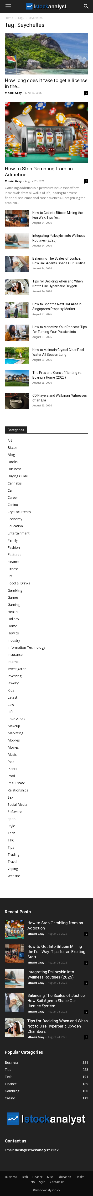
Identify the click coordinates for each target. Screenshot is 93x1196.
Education (15, 526)
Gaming (14, 604)
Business (14, 469)
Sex (10, 797)
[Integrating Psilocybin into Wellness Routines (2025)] (17, 241)
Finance (14, 561)
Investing (14, 676)
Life (10, 711)
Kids (11, 690)
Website (14, 876)
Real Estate (16, 783)
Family (13, 540)
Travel (12, 861)
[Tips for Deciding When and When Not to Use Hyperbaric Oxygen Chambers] (17, 287)
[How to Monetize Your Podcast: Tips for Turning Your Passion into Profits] (17, 333)
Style (11, 826)
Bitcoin (13, 447)
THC (11, 840)
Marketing (15, 733)
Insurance (15, 654)
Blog (11, 454)
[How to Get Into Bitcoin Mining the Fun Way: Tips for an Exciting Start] (17, 218)
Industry (14, 640)
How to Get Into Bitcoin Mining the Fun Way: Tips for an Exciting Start (56, 951)
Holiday (13, 619)
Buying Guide (18, 476)
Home (9, 18)
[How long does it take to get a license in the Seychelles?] (46, 53)
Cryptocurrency (19, 511)
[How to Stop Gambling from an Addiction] (46, 132)
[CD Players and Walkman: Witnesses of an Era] (17, 401)
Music (12, 754)
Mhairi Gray (13, 92)
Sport (12, 818)
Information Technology (26, 647)
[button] (8, 6)
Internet (14, 661)
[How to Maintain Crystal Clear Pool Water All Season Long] (17, 355)
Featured (14, 554)
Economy (15, 519)
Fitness (13, 569)
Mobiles (14, 740)
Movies (13, 747)
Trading (13, 854)
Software (15, 811)
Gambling (15, 590)
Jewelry (13, 683)
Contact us (57, 1182)
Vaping (13, 868)
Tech (11, 833)
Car (10, 490)
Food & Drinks (19, 583)
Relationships (18, 790)
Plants (12, 768)
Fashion (14, 547)
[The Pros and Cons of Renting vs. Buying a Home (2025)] (17, 378)
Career (13, 497)
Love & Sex (16, 719)
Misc (50, 1177)
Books (13, 462)
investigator (17, 669)
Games (13, 597)
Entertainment (19, 533)
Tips (11, 847)
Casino (13, 504)
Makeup (14, 726)
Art (10, 440)
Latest (12, 697)
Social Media (17, 804)
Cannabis (15, 483)
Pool (11, 776)
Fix (10, 576)
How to (13, 633)
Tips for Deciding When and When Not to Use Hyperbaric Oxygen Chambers (57, 1026)
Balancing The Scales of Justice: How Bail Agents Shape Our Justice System (56, 1000)
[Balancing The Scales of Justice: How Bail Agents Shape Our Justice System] (17, 264)
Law (11, 704)
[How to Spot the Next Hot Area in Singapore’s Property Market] (17, 310)
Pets (11, 761)
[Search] (86, 6)
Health (13, 611)
